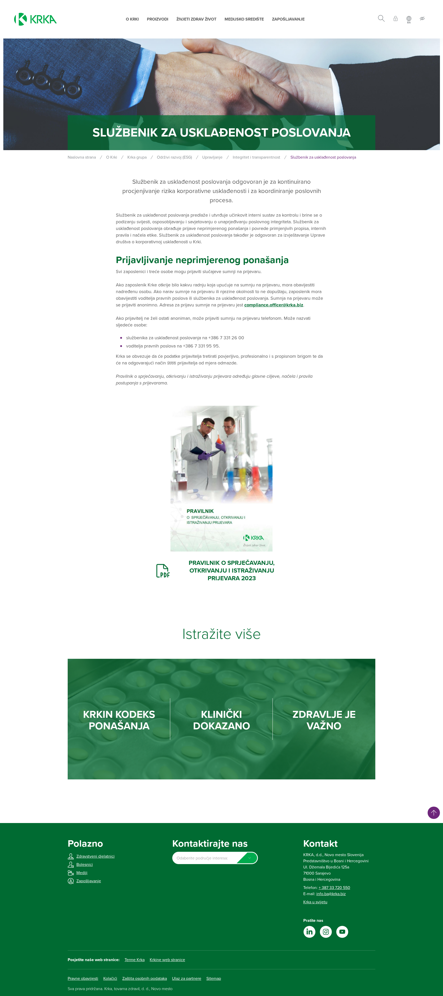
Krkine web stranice (167, 959)
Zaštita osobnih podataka (144, 978)
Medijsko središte (244, 19)
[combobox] (215, 858)
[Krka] (35, 19)
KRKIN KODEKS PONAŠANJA (119, 720)
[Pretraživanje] (381, 19)
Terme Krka (135, 959)
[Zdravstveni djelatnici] (395, 19)
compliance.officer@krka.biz (273, 305)
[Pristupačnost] (422, 19)
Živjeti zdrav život (196, 19)
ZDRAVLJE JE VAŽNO (324, 720)
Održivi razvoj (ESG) (174, 157)
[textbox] (215, 858)
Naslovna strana (82, 157)
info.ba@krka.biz (331, 893)
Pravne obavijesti (83, 978)
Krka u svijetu (315, 902)
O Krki (132, 19)
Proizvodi (157, 19)
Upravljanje (212, 157)
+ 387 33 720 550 (334, 887)
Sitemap (213, 978)
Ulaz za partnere (186, 978)
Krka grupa (137, 157)
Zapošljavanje (288, 19)
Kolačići (110, 978)
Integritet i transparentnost (256, 157)
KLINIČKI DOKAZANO (221, 720)
